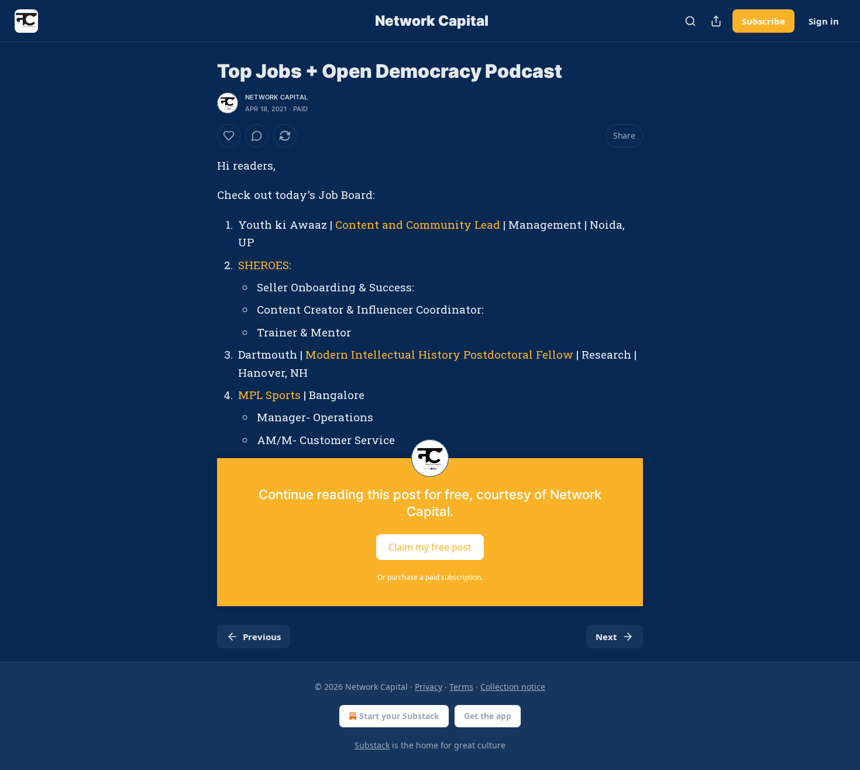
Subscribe (763, 21)
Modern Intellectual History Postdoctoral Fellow (439, 354)
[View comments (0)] (257, 135)
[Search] (690, 21)
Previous (262, 636)
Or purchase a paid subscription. (430, 577)
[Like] (228, 135)
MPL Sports (269, 394)
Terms (461, 686)
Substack (372, 745)
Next (606, 636)
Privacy (428, 686)
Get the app (487, 715)
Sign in (824, 21)
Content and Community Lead (417, 224)
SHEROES (263, 264)
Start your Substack (399, 715)
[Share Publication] (716, 21)
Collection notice (512, 686)
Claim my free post (430, 547)
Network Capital (276, 97)
